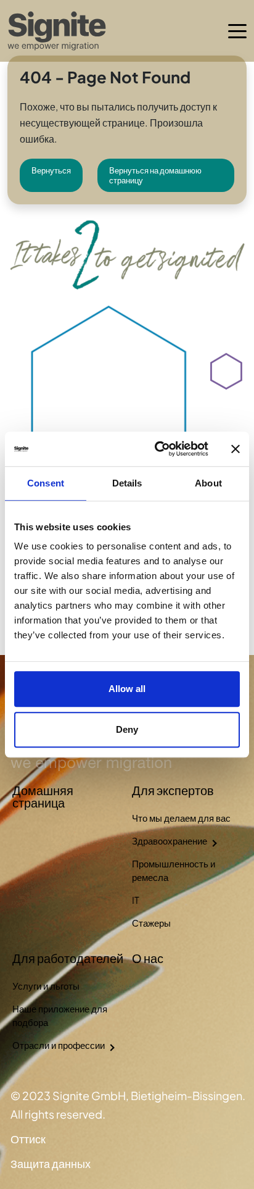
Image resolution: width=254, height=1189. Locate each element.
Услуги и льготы (46, 985)
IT (135, 900)
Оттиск (28, 1139)
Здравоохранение (169, 840)
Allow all (127, 688)
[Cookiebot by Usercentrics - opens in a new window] (157, 449)
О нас (147, 958)
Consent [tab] (45, 483)
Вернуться (51, 170)
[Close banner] (235, 448)
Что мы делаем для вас (181, 818)
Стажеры (151, 922)
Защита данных (50, 1163)
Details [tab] (127, 483)
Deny (127, 729)
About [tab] (208, 483)
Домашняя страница (42, 796)
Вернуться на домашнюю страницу (155, 175)
